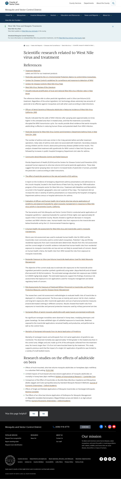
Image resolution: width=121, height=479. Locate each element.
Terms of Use (79, 462)
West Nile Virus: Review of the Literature (40, 87)
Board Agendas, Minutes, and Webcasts (61, 459)
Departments (89, 3)
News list (33, 438)
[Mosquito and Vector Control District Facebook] (101, 426)
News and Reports (91, 15)
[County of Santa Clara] (12, 3)
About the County (103, 3)
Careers (20, 462)
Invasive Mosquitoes (38, 15)
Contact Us (59, 438)
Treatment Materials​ (32, 71)
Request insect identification (13, 445)
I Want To (8, 15)
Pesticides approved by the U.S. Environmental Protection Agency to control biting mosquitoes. (60, 77)
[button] (112, 26)
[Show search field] (113, 3)
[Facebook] (101, 459)
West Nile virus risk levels (30, 31)
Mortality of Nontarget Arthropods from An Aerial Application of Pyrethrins (53, 331)
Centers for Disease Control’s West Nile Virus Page (44, 84)
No (44, 414)
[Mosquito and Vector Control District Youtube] (114, 426)
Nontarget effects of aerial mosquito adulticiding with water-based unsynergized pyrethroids (59, 312)
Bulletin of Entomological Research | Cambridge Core (75, 376)
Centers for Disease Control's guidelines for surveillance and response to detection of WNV (59, 80)
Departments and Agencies (38, 459)
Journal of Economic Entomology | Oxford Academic (51, 401)
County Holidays (39, 462)
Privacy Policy (69, 462)
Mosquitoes (21, 15)
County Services (75, 3)
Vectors (53, 15)
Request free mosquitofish (13, 438)
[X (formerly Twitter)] (105, 459)
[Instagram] (110, 459)
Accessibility (49, 462)
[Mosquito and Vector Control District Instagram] (110, 426)
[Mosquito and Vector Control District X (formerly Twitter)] (105, 426)
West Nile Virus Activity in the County (70, 38)
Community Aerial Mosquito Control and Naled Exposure (46, 157)
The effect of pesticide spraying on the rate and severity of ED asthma (51, 176)
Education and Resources (70, 15)
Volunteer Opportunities (83, 459)
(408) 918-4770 (62, 427)
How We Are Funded (12, 20)
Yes (34, 414)
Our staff (59, 441)
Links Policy (59, 462)
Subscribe (85, 427)
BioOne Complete (32, 392)
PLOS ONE (50, 370)
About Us (106, 15)
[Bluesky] (114, 459)
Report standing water (12, 441)
